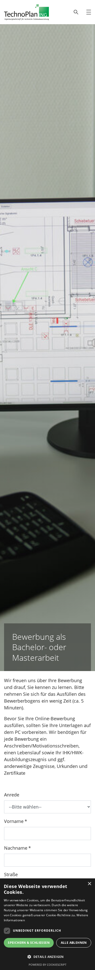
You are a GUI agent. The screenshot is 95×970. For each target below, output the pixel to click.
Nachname (15, 848)
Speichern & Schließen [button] (29, 942)
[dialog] (47, 924)
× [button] (89, 884)
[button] (47, 957)
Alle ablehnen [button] (74, 942)
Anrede (11, 795)
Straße (11, 874)
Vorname (14, 821)
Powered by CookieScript (47, 964)
